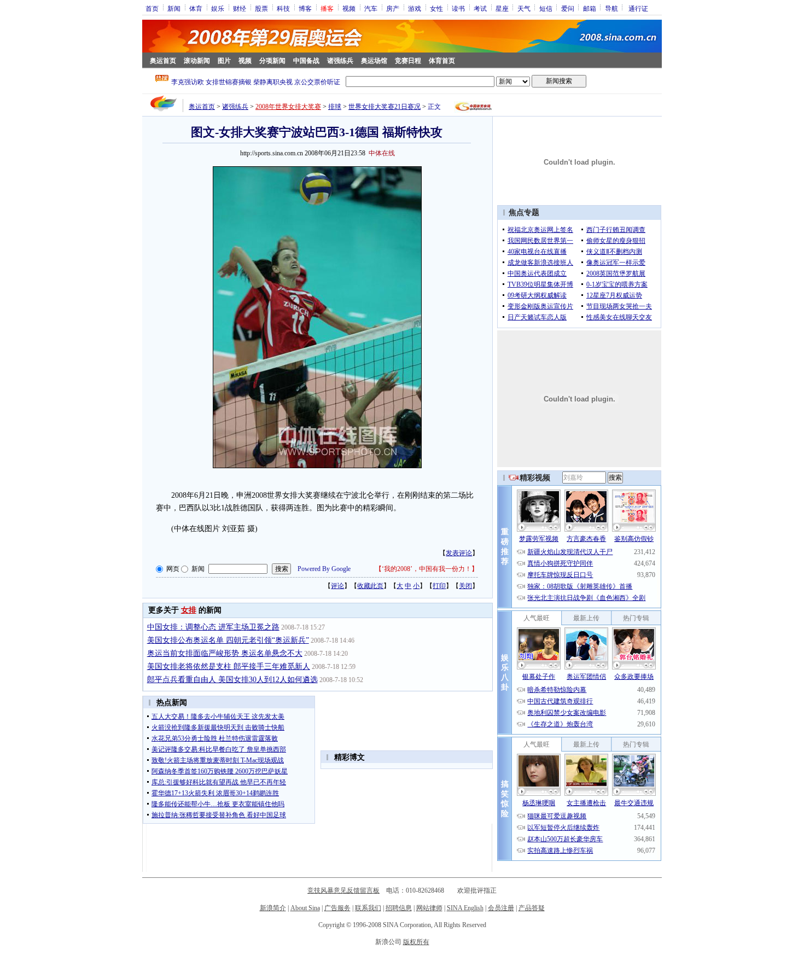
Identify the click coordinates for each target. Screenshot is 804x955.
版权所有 (416, 942)
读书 (458, 8)
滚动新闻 (197, 61)
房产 (392, 8)
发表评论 (459, 553)
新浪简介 (273, 908)
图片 (224, 61)
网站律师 (429, 908)
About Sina (305, 908)
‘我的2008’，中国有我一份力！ (426, 569)
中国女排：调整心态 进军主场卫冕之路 (213, 627)
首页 (152, 8)
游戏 (414, 8)
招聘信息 (399, 908)
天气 (524, 8)
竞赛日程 (408, 61)
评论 (337, 586)
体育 (195, 8)
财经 (239, 8)
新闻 (173, 8)
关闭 (465, 586)
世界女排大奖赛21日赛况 (384, 106)
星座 (502, 8)
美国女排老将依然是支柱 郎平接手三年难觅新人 (228, 666)
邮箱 (589, 8)
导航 (611, 8)
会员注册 (501, 908)
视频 (349, 8)
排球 (334, 106)
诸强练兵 (340, 61)
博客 (305, 8)
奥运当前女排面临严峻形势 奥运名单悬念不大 (224, 653)
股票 (261, 8)
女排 (188, 610)
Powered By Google (324, 569)
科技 (283, 8)
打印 (439, 586)
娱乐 (217, 8)
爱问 (567, 8)
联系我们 (368, 908)
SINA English (465, 908)
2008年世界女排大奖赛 (288, 106)
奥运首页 (163, 61)
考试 (480, 8)
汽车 (370, 8)
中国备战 (306, 61)
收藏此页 (370, 586)
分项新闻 (272, 61)
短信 (545, 8)
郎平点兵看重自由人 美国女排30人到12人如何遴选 (232, 680)
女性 (436, 8)
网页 (172, 569)
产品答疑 (531, 908)
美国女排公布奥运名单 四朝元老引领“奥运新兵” (228, 640)
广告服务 (337, 908)
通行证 (638, 8)
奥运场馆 (374, 61)
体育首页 (442, 61)
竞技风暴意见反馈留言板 (343, 890)
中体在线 (382, 153)
